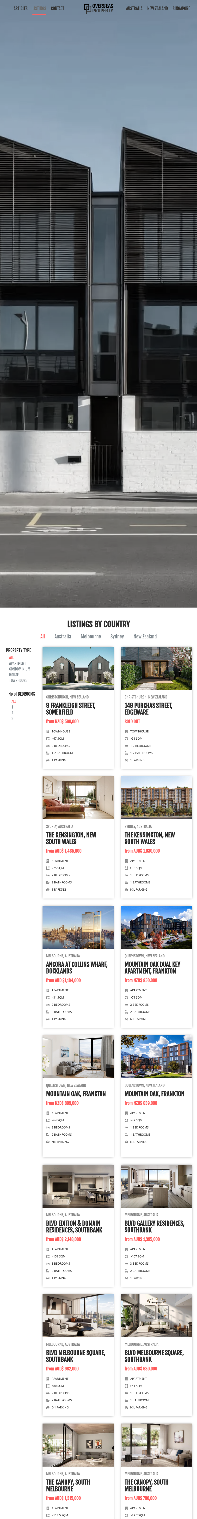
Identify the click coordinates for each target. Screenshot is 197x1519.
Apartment (17, 663)
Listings (39, 8)
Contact (57, 8)
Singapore (181, 8)
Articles (21, 8)
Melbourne (91, 637)
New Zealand (157, 8)
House (13, 674)
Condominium (19, 669)
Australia (134, 8)
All (42, 637)
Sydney (117, 637)
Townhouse (18, 680)
